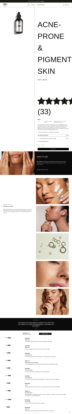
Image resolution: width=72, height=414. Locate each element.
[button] (64, 5)
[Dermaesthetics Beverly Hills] (5, 4)
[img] (27, 338)
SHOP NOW (42, 1)
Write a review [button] (45, 333)
